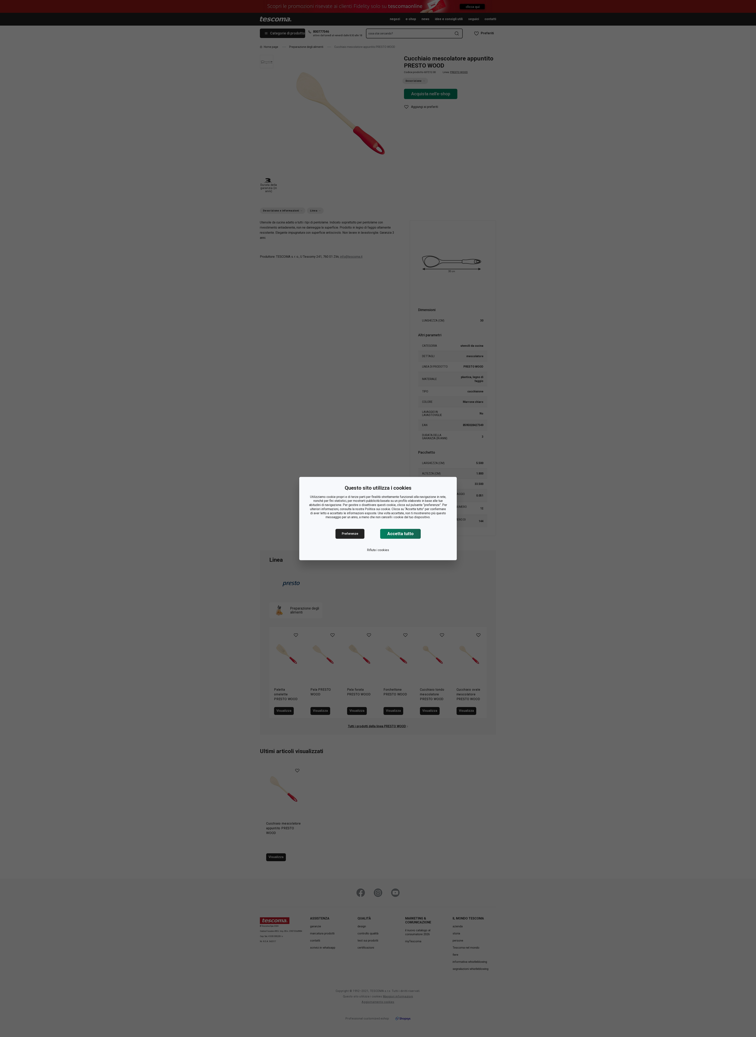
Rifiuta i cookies (378, 550)
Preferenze (350, 534)
